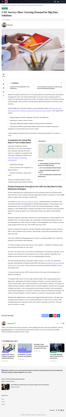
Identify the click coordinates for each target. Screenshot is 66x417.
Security (5, 351)
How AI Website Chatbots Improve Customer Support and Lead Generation (30, 384)
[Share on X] (3, 84)
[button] (3, 1)
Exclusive (12, 381)
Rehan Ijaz (10, 25)
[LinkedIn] (63, 323)
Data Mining (22, 349)
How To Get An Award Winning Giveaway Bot (13, 379)
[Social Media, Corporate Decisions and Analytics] (25, 347)
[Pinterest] (61, 410)
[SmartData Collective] (6, 1)
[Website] (61, 323)
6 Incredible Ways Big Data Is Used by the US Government (56, 356)
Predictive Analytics (24, 351)
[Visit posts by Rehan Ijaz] (4, 323)
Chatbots (8, 381)
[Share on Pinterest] (3, 88)
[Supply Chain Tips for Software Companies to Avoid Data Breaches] (9, 347)
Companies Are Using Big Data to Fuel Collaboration (19, 87)
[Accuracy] (50, 151)
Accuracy (40, 160)
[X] (59, 410)
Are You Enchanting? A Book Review (50, 168)
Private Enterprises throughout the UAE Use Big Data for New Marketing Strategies (49, 87)
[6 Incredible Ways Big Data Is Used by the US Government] (57, 347)
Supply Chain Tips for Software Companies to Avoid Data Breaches (8, 356)
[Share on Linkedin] (3, 92)
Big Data (5, 8)
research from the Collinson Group (27, 201)
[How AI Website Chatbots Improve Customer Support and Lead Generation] (6, 387)
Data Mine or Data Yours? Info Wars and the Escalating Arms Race (41, 346)
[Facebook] (57, 410)
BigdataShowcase (7, 329)
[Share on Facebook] (3, 80)
